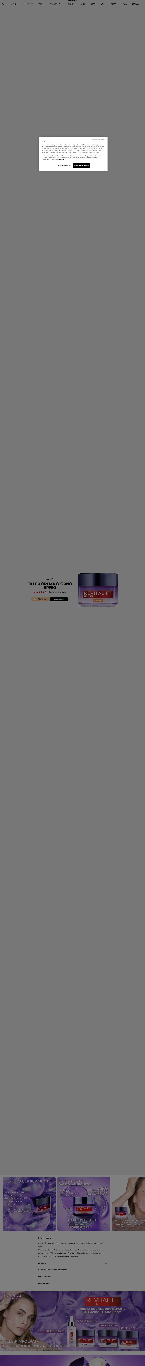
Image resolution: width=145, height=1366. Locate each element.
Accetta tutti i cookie (81, 165)
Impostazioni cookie (64, 165)
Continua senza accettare (99, 139)
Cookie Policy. (60, 159)
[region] (73, 154)
